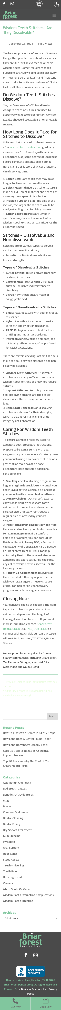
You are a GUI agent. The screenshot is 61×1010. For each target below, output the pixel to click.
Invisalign (9, 841)
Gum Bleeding (12, 836)
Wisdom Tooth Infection (18, 901)
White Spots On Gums (16, 889)
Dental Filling (11, 824)
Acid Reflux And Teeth (17, 782)
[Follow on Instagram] (12, 3)
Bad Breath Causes (15, 788)
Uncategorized (12, 877)
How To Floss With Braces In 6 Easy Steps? (29, 733)
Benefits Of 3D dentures (18, 794)
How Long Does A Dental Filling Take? (27, 738)
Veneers (8, 883)
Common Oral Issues (15, 812)
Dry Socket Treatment (17, 830)
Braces (7, 806)
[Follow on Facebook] (4, 3)
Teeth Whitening (13, 865)
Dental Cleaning (13, 818)
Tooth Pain (10, 871)
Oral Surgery (11, 847)
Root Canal (10, 853)
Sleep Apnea (11, 859)
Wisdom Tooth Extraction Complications (28, 895)
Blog (6, 800)
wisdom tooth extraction (25, 147)
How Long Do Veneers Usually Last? (25, 745)
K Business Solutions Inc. (33, 989)
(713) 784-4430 (36, 629)
